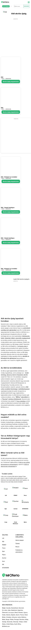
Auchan (4, 558)
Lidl (3, 538)
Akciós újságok (20, 540)
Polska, (12, 619)
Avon (3, 561)
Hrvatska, (9, 617)
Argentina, (20, 610)
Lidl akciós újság (22, 346)
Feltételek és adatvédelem (19, 551)
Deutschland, (15, 608)
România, (22, 619)
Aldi (2, 77)
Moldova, (23, 617)
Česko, (4, 615)
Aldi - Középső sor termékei (9, 177)
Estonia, (8, 615)
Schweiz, (21, 612)
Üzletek (18, 543)
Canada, (8, 608)
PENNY (4, 545)
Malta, (4, 619)
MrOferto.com (6, 626)
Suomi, (18, 615)
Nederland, (14, 610)
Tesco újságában (21, 401)
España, (13, 615)
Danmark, (21, 608)
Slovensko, (10, 622)
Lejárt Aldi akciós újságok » (21, 279)
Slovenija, (16, 622)
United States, (10, 624)
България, (12, 612)
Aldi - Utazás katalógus (7, 207)
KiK (3, 564)
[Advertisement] (15, 35)
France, (22, 615)
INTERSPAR (5, 568)
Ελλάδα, (5, 610)
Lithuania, (14, 617)
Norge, (8, 619)
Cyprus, (26, 612)
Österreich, (5, 612)
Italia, (9, 610)
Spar (3, 551)
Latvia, (19, 617)
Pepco (4, 554)
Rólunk (17, 547)
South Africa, (17, 624)
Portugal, (16, 619)
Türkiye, (21, 622)
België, (4, 608)
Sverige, (4, 622)
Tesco (3, 548)
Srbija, (27, 619)
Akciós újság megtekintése (11, 81)
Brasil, (16, 612)
